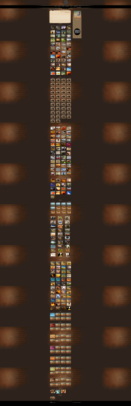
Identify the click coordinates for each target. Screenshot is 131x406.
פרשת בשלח (64, 82)
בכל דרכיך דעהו (58, 66)
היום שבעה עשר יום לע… (69, 334)
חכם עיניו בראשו (69, 71)
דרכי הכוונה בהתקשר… (52, 46)
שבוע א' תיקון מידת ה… (52, 312)
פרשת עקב (70, 167)
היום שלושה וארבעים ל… (58, 378)
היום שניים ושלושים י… (52, 360)
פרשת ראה (54, 171)
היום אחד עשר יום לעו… (52, 327)
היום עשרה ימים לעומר (68, 323)
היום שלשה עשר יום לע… (63, 327)
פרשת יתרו (70, 82)
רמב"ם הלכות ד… (64, 210)
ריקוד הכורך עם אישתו (60, 232)
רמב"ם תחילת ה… (64, 206)
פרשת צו (70, 90)
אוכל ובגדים (69, 54)
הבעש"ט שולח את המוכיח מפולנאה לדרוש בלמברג (60, 220)
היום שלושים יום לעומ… (63, 356)
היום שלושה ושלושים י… (57, 360)
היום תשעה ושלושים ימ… (53, 371)
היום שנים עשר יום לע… (57, 327)
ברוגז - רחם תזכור (69, 58)
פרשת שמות (64, 134)
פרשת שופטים (58, 171)
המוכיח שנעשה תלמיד (53, 224)
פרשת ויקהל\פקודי (53, 146)
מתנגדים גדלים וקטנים (67, 236)
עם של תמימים (58, 206)
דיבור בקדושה (69, 50)
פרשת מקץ (64, 130)
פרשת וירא (54, 130)
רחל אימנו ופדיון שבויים (53, 232)
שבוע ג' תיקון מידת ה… (52, 334)
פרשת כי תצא (64, 171)
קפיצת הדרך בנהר (53, 248)
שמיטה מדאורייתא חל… (68, 202)
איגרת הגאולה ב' (53, 389)
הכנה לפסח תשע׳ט (69, 273)
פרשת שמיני (53, 94)
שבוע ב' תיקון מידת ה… (52, 323)
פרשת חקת (70, 159)
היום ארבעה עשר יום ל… (68, 327)
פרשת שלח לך (58, 102)
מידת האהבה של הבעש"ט (60, 240)
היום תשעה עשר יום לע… (58, 339)
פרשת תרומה (58, 86)
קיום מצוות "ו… (53, 202)
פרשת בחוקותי (58, 98)
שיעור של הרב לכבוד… (52, 261)
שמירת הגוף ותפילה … (57, 54)
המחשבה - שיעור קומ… (52, 66)
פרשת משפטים (53, 86)
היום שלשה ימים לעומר (68, 312)
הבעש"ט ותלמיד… (53, 306)
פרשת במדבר (53, 159)
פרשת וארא (53, 82)
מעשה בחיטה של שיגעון (53, 236)
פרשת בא (59, 82)
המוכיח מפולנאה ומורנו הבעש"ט (53, 228)
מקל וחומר (59, 182)
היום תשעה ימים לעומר (63, 323)
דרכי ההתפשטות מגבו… (63, 66)
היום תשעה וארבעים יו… (68, 382)
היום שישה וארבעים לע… (53, 382)
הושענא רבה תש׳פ (64, 265)
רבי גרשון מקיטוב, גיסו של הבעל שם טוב (60, 224)
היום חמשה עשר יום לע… (58, 334)
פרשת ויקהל (53, 90)
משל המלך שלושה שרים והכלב (60, 236)
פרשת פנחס (64, 163)
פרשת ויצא (54, 134)
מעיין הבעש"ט (60, 248)
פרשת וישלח (59, 126)
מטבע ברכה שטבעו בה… (63, 178)
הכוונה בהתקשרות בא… (57, 46)
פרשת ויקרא (64, 90)
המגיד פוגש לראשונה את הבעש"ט (67, 256)
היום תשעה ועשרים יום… (57, 356)
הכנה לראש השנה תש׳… (52, 269)
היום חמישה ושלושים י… (68, 360)
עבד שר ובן (53, 62)
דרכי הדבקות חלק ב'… (63, 58)
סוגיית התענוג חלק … (68, 46)
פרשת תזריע (59, 94)
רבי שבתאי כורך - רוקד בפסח (60, 244)
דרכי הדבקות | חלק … (58, 58)
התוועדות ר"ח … (69, 306)
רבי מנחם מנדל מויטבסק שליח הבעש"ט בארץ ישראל (67, 220)
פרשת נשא (70, 98)
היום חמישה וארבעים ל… (68, 378)
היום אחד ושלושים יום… (68, 356)
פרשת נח (59, 134)
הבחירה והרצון (53, 182)
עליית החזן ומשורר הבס (67, 248)
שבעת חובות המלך (67, 252)
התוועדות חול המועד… (63, 273)
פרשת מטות (69, 163)
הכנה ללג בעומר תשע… (52, 273)
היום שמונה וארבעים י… (63, 382)
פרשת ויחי (70, 134)
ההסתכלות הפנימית (63, 71)
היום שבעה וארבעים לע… (58, 382)
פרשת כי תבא (69, 171)
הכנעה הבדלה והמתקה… (63, 182)
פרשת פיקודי (58, 90)
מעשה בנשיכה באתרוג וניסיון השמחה (60, 252)
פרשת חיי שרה (69, 126)
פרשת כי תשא (69, 86)
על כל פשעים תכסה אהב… (58, 389)
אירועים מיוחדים (79, 7)
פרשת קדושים (69, 94)
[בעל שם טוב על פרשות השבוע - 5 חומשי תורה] (77, 14)
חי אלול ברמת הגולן (53, 396)
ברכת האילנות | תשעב (63, 146)
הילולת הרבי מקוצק (67, 224)
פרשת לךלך (59, 130)
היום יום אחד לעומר (58, 312)
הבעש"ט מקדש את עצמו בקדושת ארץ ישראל (67, 240)
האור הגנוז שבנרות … (58, 306)
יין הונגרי (67, 244)
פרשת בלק (70, 102)
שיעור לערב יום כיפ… (68, 265)
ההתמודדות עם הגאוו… (52, 71)
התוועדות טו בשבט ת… (68, 261)
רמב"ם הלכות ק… (53, 210)
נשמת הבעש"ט (60, 256)
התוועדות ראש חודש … (57, 261)
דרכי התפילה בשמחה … (63, 54)
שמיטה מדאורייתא (53, 206)
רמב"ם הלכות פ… (58, 210)
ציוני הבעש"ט (53, 252)
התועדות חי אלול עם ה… (63, 389)
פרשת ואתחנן (64, 167)
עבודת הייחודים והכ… (68, 182)
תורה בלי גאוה (53, 244)
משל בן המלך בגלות (53, 240)
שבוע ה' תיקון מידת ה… (52, 356)
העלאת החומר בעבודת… (69, 66)
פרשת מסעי (53, 167)
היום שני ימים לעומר (63, 312)
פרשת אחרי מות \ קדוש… (69, 151)
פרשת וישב (70, 130)
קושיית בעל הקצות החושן (60, 228)
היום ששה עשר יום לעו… (63, 334)
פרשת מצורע (64, 94)
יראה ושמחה (53, 58)
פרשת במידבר (64, 98)
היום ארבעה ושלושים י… (63, 360)
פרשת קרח (64, 102)
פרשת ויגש (54, 126)
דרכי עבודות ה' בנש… (52, 54)
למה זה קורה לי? (64, 50)
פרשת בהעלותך (53, 102)
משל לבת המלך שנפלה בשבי (67, 232)
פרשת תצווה (64, 86)
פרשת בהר (64, 155)
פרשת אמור (53, 98)
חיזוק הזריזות (58, 62)
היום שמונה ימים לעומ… (57, 323)
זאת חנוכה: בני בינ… (63, 306)
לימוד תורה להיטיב (64, 62)
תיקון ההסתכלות (58, 71)
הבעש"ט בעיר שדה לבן (67, 228)
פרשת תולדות (64, 126)
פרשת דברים (58, 167)
